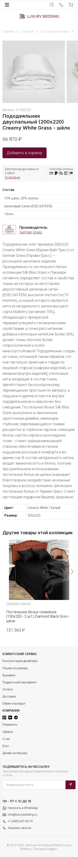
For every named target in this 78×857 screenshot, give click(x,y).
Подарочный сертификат (19, 682)
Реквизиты (9, 724)
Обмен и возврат (14, 703)
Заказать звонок (19, 827)
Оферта (7, 731)
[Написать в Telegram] (16, 717)
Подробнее (12, 177)
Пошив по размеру (15, 668)
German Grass (30, 232)
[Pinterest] (4, 717)
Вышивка (8, 675)
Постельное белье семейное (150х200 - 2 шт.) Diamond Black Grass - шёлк (38, 616)
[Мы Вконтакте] (10, 717)
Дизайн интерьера (14, 753)
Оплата (7, 689)
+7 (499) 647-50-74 (20, 821)
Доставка (9, 696)
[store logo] (39, 16)
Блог (5, 746)
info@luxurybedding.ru (22, 814)
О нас (6, 739)
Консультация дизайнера (19, 661)
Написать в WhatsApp (23, 808)
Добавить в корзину (24, 153)
